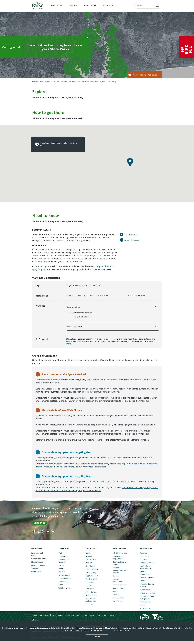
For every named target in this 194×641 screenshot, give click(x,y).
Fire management (146, 563)
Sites (64, 81)
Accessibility (45, 615)
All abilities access (132, 240)
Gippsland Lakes (92, 576)
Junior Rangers (64, 575)
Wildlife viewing (64, 588)
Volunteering (117, 601)
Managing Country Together (147, 585)
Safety (115, 591)
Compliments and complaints (63, 615)
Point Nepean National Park (91, 599)
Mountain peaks (37, 562)
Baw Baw (89, 556)
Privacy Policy (107, 630)
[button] (157, 5)
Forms (142, 581)
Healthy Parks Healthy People (145, 567)
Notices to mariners (147, 593)
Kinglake (89, 585)
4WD (60, 553)
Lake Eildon (90, 589)
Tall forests (35, 568)
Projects (143, 605)
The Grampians (91, 579)
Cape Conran (90, 566)
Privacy (34, 527)
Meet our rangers (119, 588)
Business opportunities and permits (119, 570)
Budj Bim (89, 563)
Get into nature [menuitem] (108, 5)
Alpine (88, 553)
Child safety (144, 556)
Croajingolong (91, 572)
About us (143, 553)
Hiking (60, 568)
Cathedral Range (92, 569)
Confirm (97, 637)
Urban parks (36, 572)
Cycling (61, 565)
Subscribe (39, 522)
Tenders (116, 595)
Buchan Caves (91, 559)
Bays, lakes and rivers (37, 554)
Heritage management (145, 573)
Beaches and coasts (38, 559)
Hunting (61, 572)
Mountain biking (64, 578)
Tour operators (118, 598)
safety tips (92, 237)
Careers (116, 576)
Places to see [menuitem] (56, 5)
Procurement (145, 602)
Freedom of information (85, 615)
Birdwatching (63, 556)
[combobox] (148, 5)
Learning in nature (120, 585)
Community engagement (117, 557)
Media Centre (145, 590)
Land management (147, 577)
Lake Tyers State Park (50, 81)
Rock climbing (63, 581)
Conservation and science (119, 563)
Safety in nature (131, 234)
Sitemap (112, 615)
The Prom (89, 604)
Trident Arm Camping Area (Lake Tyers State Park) (92, 81)
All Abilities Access (120, 553)
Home (35, 81)
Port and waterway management (147, 597)
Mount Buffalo (91, 595)
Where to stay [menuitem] (90, 5)
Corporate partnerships (118, 580)
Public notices (145, 608)
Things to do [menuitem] (72, 5)
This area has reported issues (144, 75)
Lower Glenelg (91, 592)
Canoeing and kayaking (63, 560)
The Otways (90, 582)
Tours (60, 585)
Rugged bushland (38, 565)
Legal (98, 615)
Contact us (144, 559)
